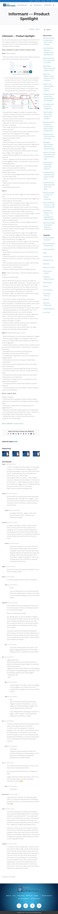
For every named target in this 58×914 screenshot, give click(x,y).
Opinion (46, 286)
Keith (4, 423)
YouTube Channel (35, 898)
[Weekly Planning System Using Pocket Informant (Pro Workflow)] (36, 452)
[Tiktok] (39, 905)
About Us (8, 895)
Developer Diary (48, 260)
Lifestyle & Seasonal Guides (49, 278)
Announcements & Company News (49, 244)
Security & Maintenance (48, 304)
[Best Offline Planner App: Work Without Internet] (15, 452)
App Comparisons (49, 249)
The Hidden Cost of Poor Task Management (49, 106)
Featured (46, 264)
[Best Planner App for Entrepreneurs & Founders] (5, 452)
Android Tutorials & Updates (49, 239)
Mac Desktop (48, 282)
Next (37, 29)
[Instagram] (25, 905)
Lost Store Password (23, 898)
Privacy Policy (20, 895)
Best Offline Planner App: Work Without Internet (49, 68)
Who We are (29, 895)
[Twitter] (32, 905)
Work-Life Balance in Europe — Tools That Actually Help (49, 205)
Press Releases (48, 290)
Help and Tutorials (49, 267)
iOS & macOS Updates (48, 272)
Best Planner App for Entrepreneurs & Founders (49, 60)
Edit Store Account (47, 895)
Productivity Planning (18, 423)
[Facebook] (19, 905)
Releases (46, 299)
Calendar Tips (48, 256)
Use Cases (47, 312)
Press (14, 895)
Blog (45, 253)
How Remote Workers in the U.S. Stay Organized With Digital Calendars (49, 215)
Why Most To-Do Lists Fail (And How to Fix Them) (49, 137)
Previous (32, 29)
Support (36, 895)
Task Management (49, 309)
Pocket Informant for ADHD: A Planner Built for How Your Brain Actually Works (49, 126)
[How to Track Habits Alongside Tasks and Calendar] (26, 452)
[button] (53, 5)
